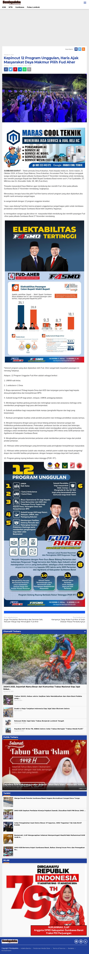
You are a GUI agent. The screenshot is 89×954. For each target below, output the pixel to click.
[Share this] (6, 69)
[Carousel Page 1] (79, 788)
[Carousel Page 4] (83, 788)
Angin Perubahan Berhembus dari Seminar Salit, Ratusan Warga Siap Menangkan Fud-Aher (23, 619)
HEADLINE (20, 66)
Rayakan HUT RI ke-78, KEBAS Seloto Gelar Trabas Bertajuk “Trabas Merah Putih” (48, 729)
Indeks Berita (26, 948)
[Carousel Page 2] (80, 788)
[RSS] (83, 49)
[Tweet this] (11, 69)
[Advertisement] (44, 27)
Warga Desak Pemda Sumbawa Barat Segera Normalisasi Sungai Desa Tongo (47, 798)
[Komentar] (29, 69)
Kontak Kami (6, 950)
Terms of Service (59, 948)
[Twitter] (79, 49)
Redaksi (71, 948)
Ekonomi (13, 66)
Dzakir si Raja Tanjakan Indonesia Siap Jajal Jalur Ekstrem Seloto (42, 708)
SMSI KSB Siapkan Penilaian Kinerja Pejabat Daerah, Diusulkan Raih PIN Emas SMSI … (50, 810)
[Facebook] (76, 49)
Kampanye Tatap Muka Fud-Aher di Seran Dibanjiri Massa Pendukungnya (68, 619)
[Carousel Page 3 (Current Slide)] (82, 788)
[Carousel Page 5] (85, 788)
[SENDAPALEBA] (11, 3)
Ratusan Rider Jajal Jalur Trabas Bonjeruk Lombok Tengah (39, 721)
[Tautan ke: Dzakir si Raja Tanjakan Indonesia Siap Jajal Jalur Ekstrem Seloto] (8, 712)
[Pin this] (15, 69)
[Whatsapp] (24, 69)
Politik (29, 66)
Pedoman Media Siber (41, 948)
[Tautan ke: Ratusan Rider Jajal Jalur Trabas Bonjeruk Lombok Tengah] (8, 722)
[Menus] (85, 2)
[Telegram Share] (20, 69)
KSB (25, 66)
